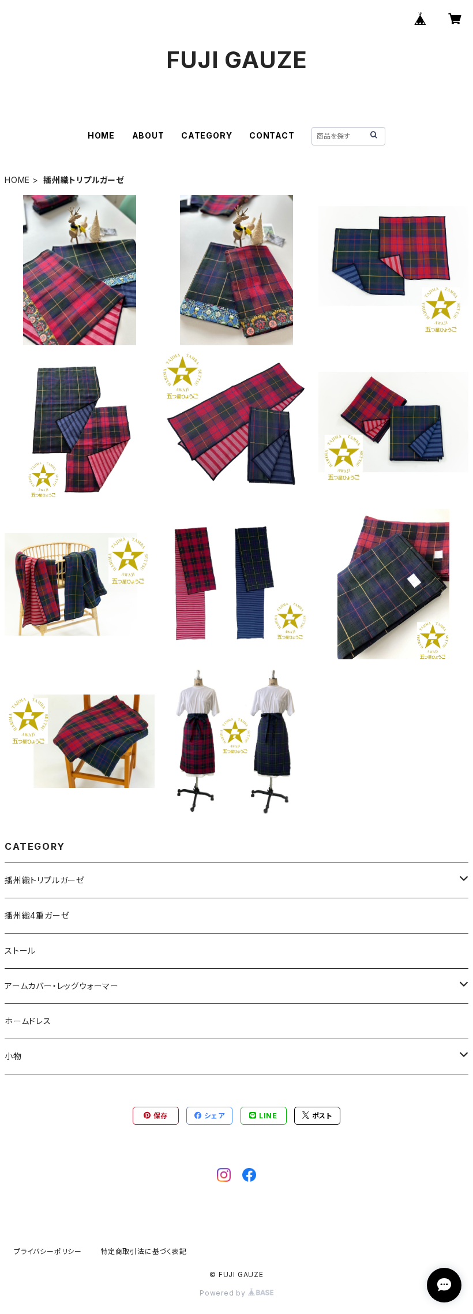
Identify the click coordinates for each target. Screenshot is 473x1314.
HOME (101, 135)
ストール (20, 950)
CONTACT (272, 135)
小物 (13, 1056)
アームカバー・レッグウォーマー (62, 986)
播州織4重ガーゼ (37, 915)
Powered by (224, 1293)
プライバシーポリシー (48, 1251)
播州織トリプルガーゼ (45, 880)
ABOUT (148, 135)
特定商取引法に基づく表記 (143, 1251)
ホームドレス (28, 1021)
